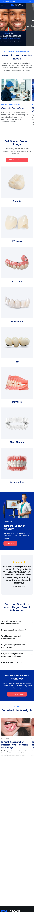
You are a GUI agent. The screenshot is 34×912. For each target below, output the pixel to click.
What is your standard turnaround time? (10, 637)
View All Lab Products (17, 160)
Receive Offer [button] (18, 33)
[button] (10, 543)
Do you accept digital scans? (13, 630)
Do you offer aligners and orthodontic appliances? (12, 654)
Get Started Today (17, 694)
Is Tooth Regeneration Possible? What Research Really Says (14, 745)
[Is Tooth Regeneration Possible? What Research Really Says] (16, 727)
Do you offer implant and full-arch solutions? (14, 646)
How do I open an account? (13, 662)
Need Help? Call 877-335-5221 (14, 1)
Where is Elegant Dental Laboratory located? (11, 622)
